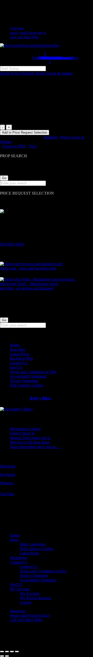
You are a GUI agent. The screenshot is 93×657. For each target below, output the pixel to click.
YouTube (7, 494)
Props (15, 73)
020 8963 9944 (12, 244)
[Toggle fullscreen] (7, 651)
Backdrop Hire (21, 358)
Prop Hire (17, 349)
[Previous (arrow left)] (2, 656)
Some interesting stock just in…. (35, 447)
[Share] (12, 651)
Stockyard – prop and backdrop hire (28, 268)
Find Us (16, 367)
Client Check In (22, 433)
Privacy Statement (24, 381)
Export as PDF (14, 146)
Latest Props (19, 354)
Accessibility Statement (28, 376)
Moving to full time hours (30, 442)
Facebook (7, 474)
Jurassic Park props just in (30, 438)
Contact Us (19, 363)
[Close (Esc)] (17, 651)
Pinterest (6, 483)
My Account (20, 589)
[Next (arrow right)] (7, 656)
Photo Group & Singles (54, 73)
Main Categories (33, 544)
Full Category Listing (26, 385)
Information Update (25, 429)
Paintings (28, 73)
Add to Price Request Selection (24, 132)
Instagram (7, 466)
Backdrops (18, 558)
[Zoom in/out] (2, 651)
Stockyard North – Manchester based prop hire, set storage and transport (29, 286)
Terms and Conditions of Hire (33, 372)
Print (33, 146)
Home (5, 73)
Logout (25, 602)
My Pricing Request (35, 598)
